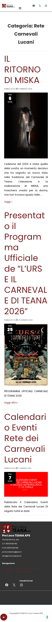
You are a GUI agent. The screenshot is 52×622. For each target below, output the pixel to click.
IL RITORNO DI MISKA (23, 69)
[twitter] (40, 5)
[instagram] (46, 5)
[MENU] (20, 8)
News (18, 571)
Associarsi (8, 571)
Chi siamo (8, 568)
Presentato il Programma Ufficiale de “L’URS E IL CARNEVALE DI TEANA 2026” (25, 263)
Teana (35, 568)
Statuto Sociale (22, 568)
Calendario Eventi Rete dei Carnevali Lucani (25, 438)
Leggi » (8, 201)
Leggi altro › (11, 402)
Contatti (27, 571)
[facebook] (34, 5)
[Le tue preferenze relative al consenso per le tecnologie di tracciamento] (47, 617)
